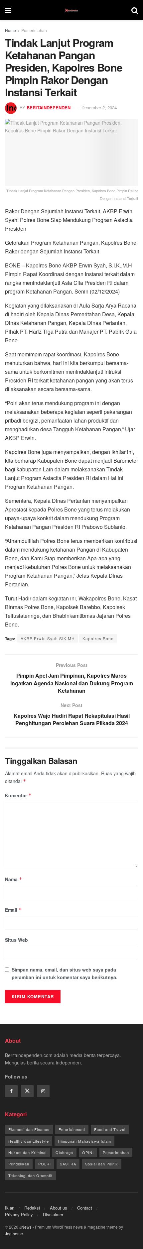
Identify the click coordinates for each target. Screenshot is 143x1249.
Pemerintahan (34, 30)
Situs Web (16, 939)
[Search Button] (134, 10)
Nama (13, 879)
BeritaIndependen (49, 107)
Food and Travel (109, 1129)
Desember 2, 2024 (99, 107)
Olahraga (64, 1152)
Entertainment (72, 1129)
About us (58, 1208)
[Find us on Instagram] (43, 1091)
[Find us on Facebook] (11, 1091)
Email (13, 909)
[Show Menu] (8, 10)
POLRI (44, 1163)
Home (10, 30)
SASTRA (68, 1163)
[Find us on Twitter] (27, 1091)
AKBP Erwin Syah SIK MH (48, 638)
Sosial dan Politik (101, 1163)
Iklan (9, 1208)
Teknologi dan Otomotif (30, 1175)
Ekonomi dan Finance (29, 1129)
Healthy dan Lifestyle (28, 1141)
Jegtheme (14, 1233)
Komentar (18, 795)
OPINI (88, 1152)
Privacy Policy (19, 1214)
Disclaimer (53, 1214)
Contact (84, 1208)
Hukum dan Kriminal (27, 1152)
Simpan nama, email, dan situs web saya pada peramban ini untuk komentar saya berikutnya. (64, 973)
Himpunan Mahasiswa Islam (84, 1141)
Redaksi (32, 1208)
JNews (25, 1227)
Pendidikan (18, 1163)
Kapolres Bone (98, 638)
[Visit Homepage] (71, 10)
